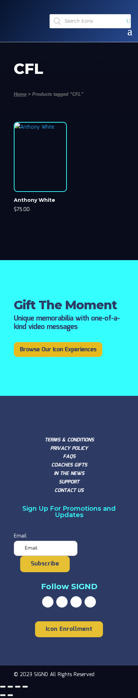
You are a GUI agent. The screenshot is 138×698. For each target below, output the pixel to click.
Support (69, 482)
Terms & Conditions (69, 440)
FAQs (69, 457)
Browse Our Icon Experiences (58, 349)
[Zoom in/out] (3, 687)
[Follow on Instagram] (76, 602)
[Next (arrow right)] (10, 695)
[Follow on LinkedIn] (90, 602)
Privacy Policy (69, 448)
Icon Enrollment (69, 629)
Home (20, 94)
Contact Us (69, 490)
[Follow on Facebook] (47, 602)
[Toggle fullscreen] (10, 687)
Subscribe (45, 564)
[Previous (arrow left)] (3, 695)
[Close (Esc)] (25, 687)
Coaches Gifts (69, 465)
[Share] (18, 687)
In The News (69, 473)
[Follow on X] (62, 602)
